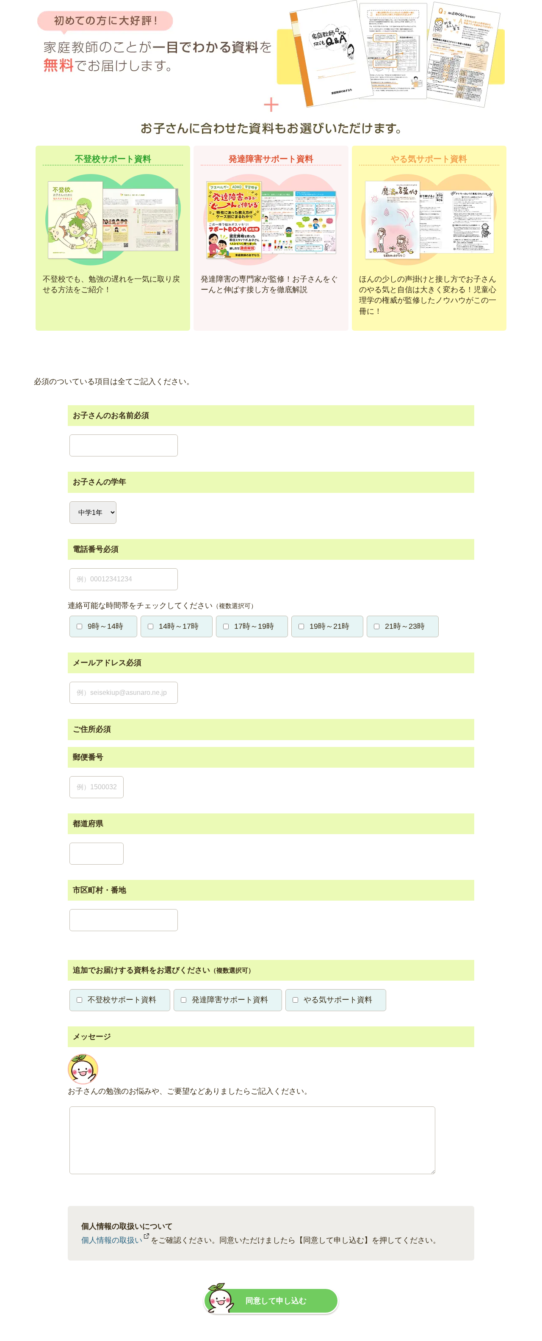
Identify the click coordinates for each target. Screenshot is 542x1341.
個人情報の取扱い (111, 1240)
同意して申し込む (276, 1301)
